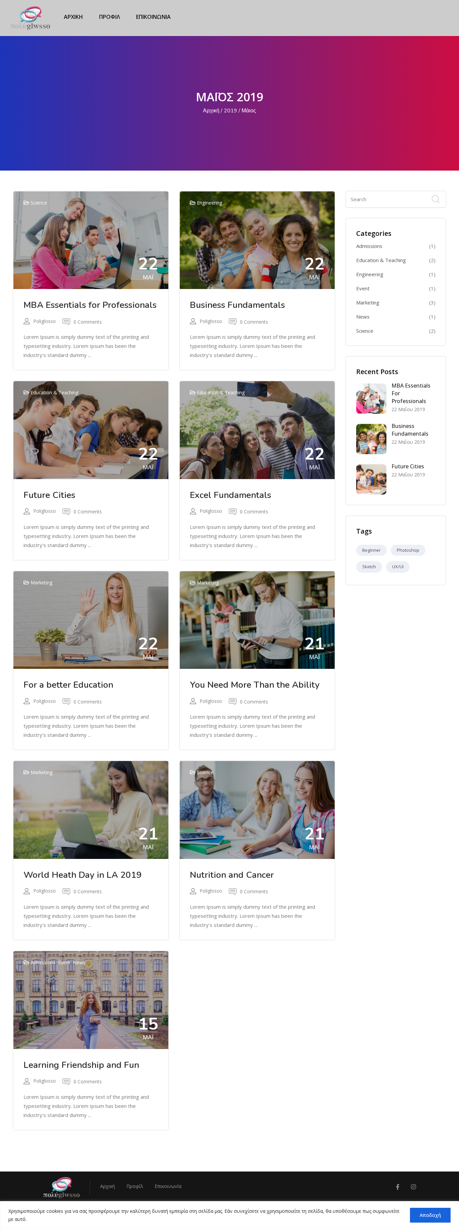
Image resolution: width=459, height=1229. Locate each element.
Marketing (41, 582)
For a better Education (68, 685)
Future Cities (49, 495)
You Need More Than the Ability (255, 685)
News (79, 962)
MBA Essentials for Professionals (90, 305)
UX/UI (398, 567)
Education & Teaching (54, 392)
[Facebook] (398, 1187)
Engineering (209, 203)
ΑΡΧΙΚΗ (73, 17)
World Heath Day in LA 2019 (83, 875)
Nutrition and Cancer (232, 875)
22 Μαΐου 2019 (408, 409)
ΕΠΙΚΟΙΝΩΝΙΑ (153, 17)
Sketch (369, 567)
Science (39, 203)
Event (64, 962)
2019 (230, 110)
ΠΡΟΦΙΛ (109, 17)
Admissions (43, 962)
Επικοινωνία (168, 1186)
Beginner (371, 550)
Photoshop (408, 550)
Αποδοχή (430, 1215)
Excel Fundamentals (230, 495)
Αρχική (211, 110)
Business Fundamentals (237, 305)
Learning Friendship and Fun (81, 1065)
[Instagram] (413, 1187)
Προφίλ (134, 1186)
